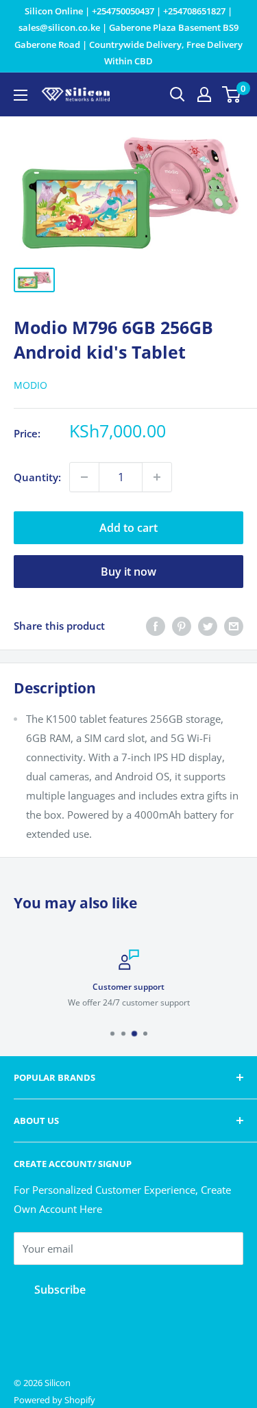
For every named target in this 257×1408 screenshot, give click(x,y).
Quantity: (37, 477)
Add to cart (128, 527)
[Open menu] (20, 95)
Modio (30, 385)
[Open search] (177, 94)
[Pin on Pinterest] (181, 625)
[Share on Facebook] (155, 625)
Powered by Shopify (54, 1400)
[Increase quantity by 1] (157, 477)
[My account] (204, 94)
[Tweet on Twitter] (207, 625)
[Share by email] (233, 625)
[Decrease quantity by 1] (84, 477)
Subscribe (60, 1289)
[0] (232, 94)
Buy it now (128, 571)
